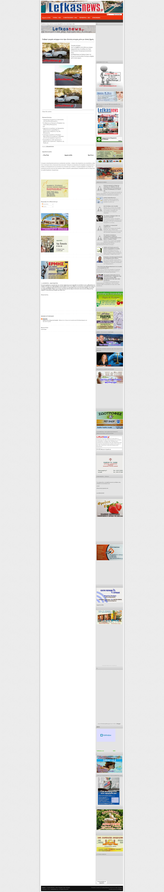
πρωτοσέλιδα (101, 881)
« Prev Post (46, 155)
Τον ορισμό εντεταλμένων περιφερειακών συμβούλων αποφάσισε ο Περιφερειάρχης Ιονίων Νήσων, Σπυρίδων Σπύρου (112, 237)
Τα (98, 881)
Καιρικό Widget (106, 735)
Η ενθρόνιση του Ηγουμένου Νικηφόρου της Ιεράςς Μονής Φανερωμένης (53, 123)
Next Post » (91, 155)
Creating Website (51, 887)
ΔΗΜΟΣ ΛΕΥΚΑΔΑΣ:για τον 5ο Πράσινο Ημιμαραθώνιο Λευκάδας (112, 248)
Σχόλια (44, 206)
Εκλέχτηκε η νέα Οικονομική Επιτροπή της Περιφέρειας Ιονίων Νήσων (113, 257)
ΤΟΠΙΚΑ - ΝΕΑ (57, 17)
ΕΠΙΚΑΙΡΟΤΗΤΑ (50, 146)
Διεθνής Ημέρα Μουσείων (110, 197)
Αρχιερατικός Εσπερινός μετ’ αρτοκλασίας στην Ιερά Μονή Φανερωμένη (53, 120)
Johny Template (59, 887)
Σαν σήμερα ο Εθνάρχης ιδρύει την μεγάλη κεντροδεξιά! (112, 216)
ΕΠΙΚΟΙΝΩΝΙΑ (96, 17)
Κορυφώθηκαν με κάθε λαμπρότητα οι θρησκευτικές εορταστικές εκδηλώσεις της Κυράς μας (53, 141)
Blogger (119, 723)
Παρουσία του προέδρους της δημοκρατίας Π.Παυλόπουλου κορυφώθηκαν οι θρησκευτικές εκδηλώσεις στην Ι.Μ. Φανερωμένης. (53, 131)
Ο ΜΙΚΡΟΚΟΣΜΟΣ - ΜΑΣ (70, 17)
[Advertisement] (109, 396)
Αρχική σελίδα (46, 17)
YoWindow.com (100, 750)
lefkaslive (45, 319)
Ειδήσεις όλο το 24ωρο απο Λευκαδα (50, 320)
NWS (114, 750)
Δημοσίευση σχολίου (47, 151)
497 (44, 126)
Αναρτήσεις (45, 204)
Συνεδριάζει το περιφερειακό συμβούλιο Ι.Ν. (110, 226)
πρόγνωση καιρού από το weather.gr (109, 665)
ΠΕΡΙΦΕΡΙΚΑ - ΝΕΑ (84, 17)
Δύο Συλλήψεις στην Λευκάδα (111, 206)
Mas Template (66, 887)
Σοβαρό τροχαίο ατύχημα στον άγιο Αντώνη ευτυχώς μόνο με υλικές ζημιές (68, 39)
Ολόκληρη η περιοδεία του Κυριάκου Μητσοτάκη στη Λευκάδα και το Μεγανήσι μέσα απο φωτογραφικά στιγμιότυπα (53, 136)
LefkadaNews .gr (54, 889)
